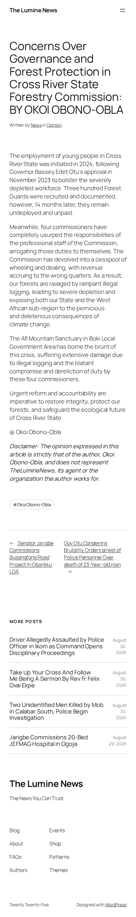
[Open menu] (123, 10)
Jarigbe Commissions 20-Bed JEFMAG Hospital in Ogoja (48, 740)
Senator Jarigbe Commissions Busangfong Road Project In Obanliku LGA (31, 557)
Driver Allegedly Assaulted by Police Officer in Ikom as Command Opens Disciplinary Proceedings (56, 646)
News (36, 125)
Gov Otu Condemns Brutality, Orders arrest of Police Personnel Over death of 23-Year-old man (92, 554)
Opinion (54, 125)
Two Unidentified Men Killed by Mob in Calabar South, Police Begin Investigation (56, 711)
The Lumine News (33, 10)
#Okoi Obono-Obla (32, 504)
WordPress (116, 905)
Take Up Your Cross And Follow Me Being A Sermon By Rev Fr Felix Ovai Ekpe (54, 679)
